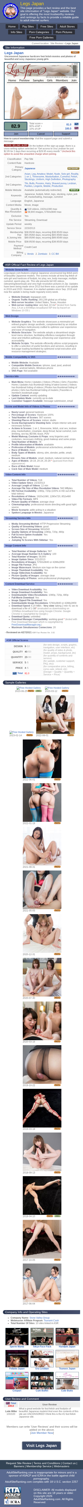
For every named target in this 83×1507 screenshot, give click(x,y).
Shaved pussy (59, 183)
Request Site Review (18, 1463)
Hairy (48, 183)
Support (66, 134)
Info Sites (16, 32)
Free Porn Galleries (41, 37)
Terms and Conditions (47, 1463)
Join (16, 134)
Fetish (74, 176)
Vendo (30, 254)
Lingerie (38, 186)
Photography (69, 179)
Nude (57, 174)
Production (57, 186)
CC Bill (55, 254)
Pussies (40, 183)
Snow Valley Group (40, 1317)
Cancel (41, 134)
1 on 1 (28, 176)
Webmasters (61, 1466)
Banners (19, 1466)
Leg (34, 174)
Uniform (40, 179)
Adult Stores (67, 26)
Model (50, 174)
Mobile (47, 186)
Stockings (30, 179)
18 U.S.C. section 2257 (64, 1481)
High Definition (53, 179)
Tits (26, 183)
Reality (74, 174)
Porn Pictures (64, 32)
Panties (28, 186)
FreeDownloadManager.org (26, 624)
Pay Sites (28, 26)
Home (12, 26)
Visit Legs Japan (41, 1445)
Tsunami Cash (51, 1320)
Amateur (41, 174)
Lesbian (72, 183)
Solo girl (65, 174)
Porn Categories (39, 32)
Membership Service (39, 1466)
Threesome (38, 176)
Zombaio (42, 254)
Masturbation (52, 176)
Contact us (69, 1463)
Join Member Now (42, 1432)
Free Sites (47, 26)
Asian (27, 174)
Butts (32, 183)
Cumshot (65, 176)
